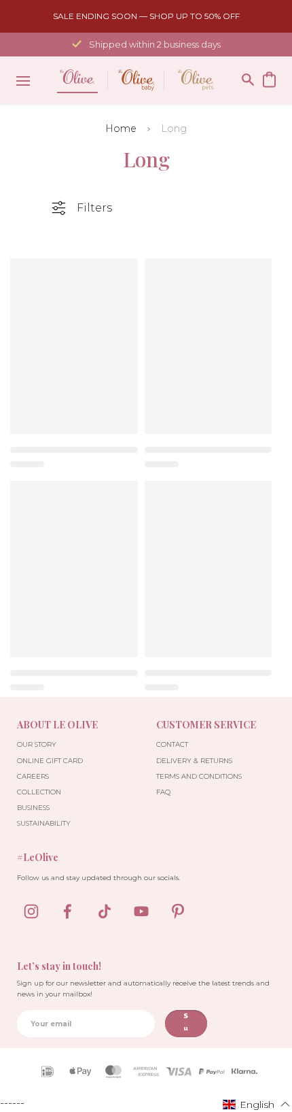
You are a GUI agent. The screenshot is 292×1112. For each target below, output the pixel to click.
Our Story (36, 744)
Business (33, 807)
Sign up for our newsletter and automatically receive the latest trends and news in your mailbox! (143, 988)
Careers (33, 776)
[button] (256, 1104)
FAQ (163, 792)
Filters (94, 207)
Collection (39, 792)
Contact (172, 744)
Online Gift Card (50, 760)
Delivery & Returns (194, 760)
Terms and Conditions (199, 776)
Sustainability (44, 823)
